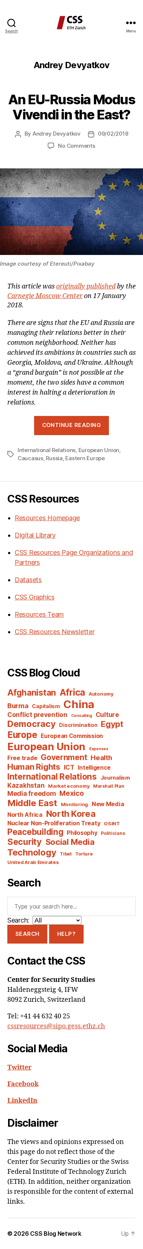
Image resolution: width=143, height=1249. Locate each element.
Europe (22, 734)
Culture (107, 714)
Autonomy (101, 694)
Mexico (71, 793)
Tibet (66, 854)
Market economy (68, 786)
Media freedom (31, 793)
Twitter (19, 1067)
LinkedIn (22, 1100)
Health (101, 757)
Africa (72, 692)
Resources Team (39, 614)
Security (24, 842)
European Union (98, 450)
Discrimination (78, 725)
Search (27, 933)
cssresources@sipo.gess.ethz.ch (56, 1026)
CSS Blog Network (55, 1233)
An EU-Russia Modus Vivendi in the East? (71, 107)
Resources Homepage (47, 518)
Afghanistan (31, 692)
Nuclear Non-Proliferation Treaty (53, 823)
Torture (83, 854)
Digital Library (35, 535)
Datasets (28, 580)
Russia (54, 458)
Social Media (70, 842)
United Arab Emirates (33, 862)
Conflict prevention (37, 714)
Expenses (99, 748)
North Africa (25, 814)
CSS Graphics (35, 597)
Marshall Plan (108, 786)
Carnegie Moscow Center (44, 296)
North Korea (71, 813)
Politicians (113, 833)
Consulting (81, 715)
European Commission (72, 735)
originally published (85, 286)
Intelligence (94, 767)
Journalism (115, 777)
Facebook (22, 1084)
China (78, 704)
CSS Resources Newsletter (55, 632)
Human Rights (33, 767)
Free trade (22, 758)
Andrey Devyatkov (57, 133)
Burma (18, 706)
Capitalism (46, 706)
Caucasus (30, 458)
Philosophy (82, 832)
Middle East (32, 803)
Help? (66, 933)
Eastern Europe (84, 458)
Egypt (112, 724)
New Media (108, 804)
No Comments (76, 145)
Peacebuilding (35, 832)
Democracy (31, 723)
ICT (69, 767)
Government (64, 757)
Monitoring (74, 804)
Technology (31, 852)
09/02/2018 (113, 133)
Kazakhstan (25, 785)
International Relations (47, 450)
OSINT (112, 823)
